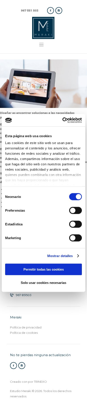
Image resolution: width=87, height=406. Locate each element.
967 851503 (23, 295)
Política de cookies (24, 332)
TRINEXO (40, 381)
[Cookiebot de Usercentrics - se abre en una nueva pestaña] (62, 120)
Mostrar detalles (60, 256)
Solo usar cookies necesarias (43, 282)
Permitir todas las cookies (43, 269)
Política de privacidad (25, 327)
